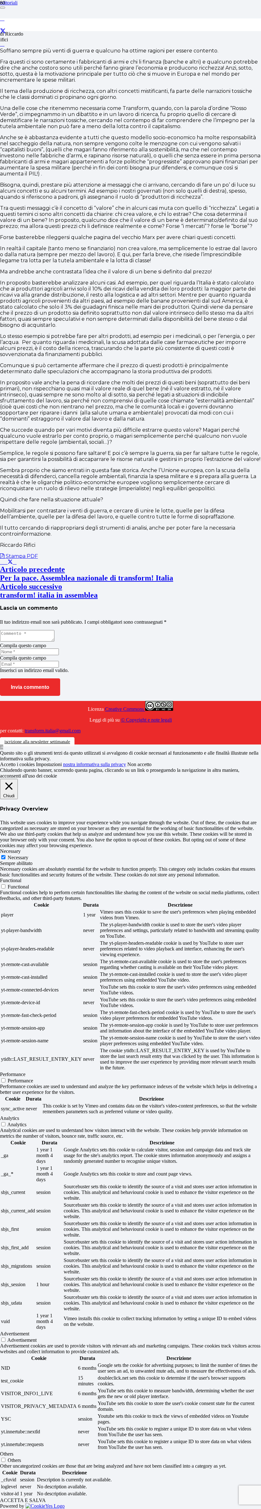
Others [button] (6, 1454)
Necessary (18, 857)
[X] (3, 31)
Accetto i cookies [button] (17, 764)
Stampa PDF (21, 556)
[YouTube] (2, 44)
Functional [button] (10, 880)
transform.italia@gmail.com (53, 730)
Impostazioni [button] (49, 764)
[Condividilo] (6, 562)
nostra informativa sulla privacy (94, 764)
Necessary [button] (10, 851)
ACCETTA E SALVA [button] (23, 1500)
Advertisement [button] (14, 1333)
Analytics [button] (9, 1118)
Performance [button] (12, 1074)
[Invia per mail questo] (2, 562)
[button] (1, 747)
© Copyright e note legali (146, 720)
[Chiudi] (2, 8)
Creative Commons (125, 709)
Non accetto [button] (139, 764)
